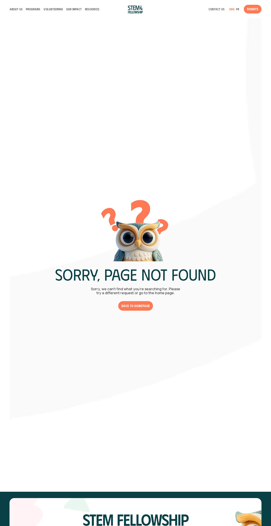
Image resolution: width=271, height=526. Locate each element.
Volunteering (53, 9)
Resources (92, 9)
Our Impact (74, 9)
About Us (16, 9)
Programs (33, 9)
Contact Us (217, 9)
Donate (252, 9)
